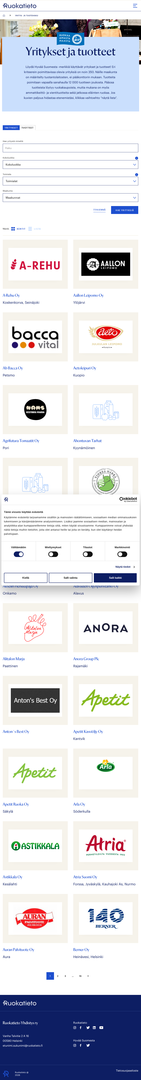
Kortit (21, 229)
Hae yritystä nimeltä (13, 141)
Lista (37, 229)
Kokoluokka (8, 158)
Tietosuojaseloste (127, 1070)
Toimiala (7, 174)
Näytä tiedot (123, 566)
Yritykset (11, 127)
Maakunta (8, 191)
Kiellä (25, 577)
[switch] (53, 554)
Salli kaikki (115, 577)
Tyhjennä (99, 209)
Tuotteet (27, 127)
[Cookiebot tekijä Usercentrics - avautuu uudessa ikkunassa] (122, 499)
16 (80, 976)
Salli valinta (70, 577)
